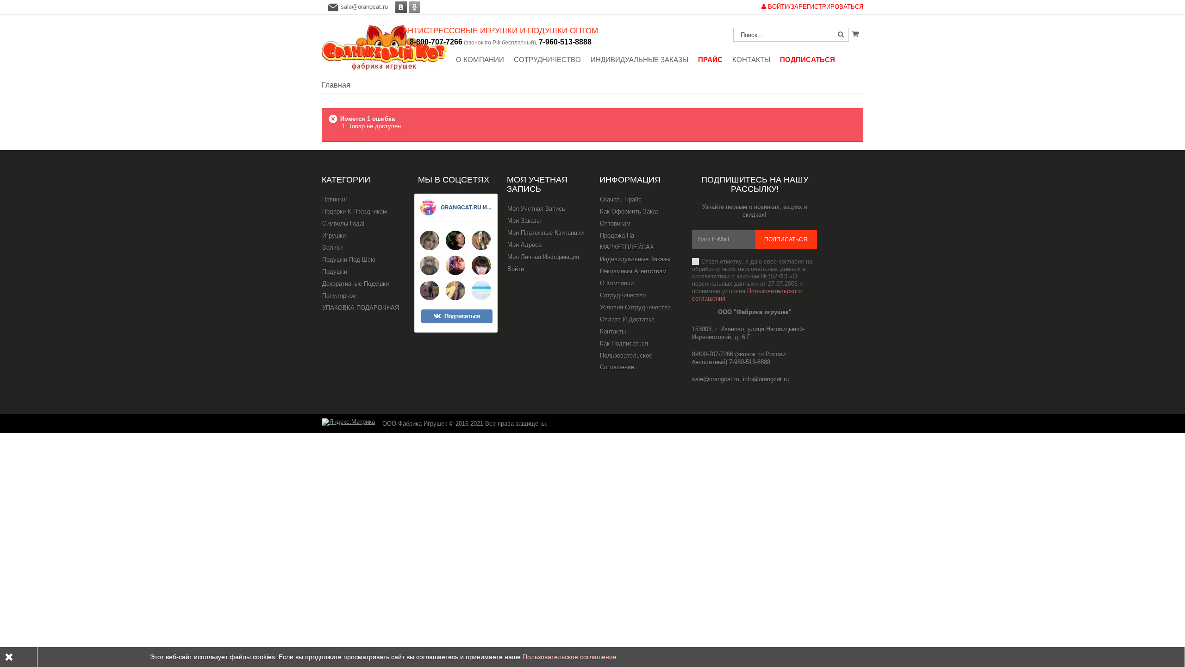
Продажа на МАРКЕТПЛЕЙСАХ (627, 241)
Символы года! (343, 223)
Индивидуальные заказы (635, 259)
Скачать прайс (621, 199)
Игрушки (334, 235)
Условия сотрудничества (635, 307)
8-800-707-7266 (436, 42)
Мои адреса (524, 244)
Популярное (339, 295)
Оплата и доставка (627, 319)
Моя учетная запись (537, 184)
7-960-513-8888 (565, 42)
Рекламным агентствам (633, 271)
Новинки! (334, 199)
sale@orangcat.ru (364, 6)
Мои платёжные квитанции (545, 232)
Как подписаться (624, 343)
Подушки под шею (348, 259)
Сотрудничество (623, 295)
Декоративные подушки (355, 283)
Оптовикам (615, 223)
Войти (515, 268)
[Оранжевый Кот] (384, 47)
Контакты (613, 331)
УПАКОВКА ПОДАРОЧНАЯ (360, 307)
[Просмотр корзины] (855, 33)
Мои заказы (524, 220)
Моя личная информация (543, 256)
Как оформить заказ (629, 211)
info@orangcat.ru (766, 379)
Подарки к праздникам (354, 211)
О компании (617, 283)
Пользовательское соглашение (626, 361)
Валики (332, 247)
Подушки (334, 271)
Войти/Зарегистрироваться (814, 6)
